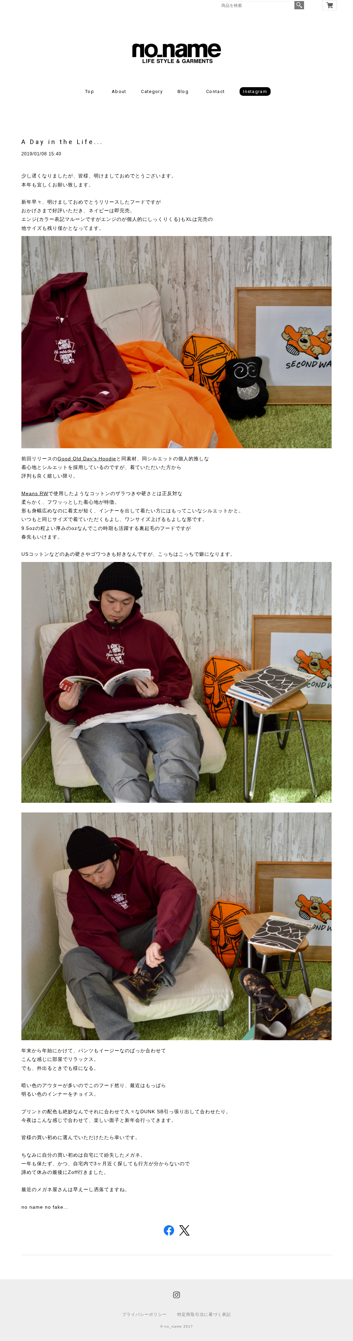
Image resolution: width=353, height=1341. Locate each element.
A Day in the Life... (62, 141)
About (119, 91)
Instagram (255, 91)
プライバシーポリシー (144, 1314)
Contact (215, 91)
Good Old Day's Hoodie (87, 458)
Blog (183, 91)
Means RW (34, 493)
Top (89, 91)
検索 (299, 5)
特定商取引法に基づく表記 (204, 1314)
